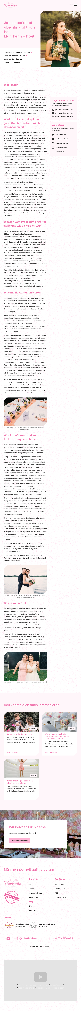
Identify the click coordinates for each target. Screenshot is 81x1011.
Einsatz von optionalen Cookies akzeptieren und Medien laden (40, 988)
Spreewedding (24, 429)
